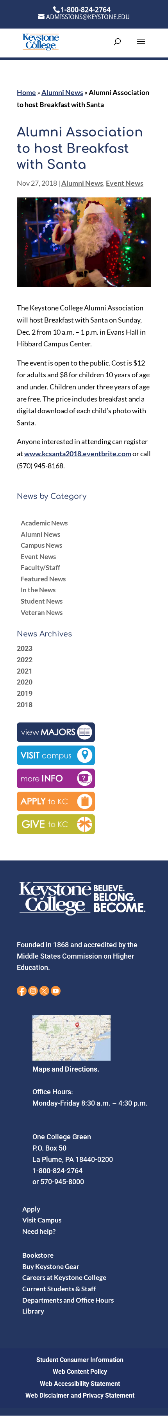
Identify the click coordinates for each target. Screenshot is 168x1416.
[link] (40, 41)
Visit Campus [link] (41, 1220)
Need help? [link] (38, 1231)
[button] (141, 46)
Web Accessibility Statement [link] (80, 1383)
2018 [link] (24, 705)
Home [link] (26, 92)
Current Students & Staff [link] (59, 1289)
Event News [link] (124, 183)
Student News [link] (42, 601)
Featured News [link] (43, 579)
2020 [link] (24, 682)
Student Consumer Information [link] (79, 1360)
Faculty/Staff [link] (40, 567)
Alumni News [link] (62, 92)
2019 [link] (24, 693)
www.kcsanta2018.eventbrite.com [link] (77, 453)
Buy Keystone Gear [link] (50, 1266)
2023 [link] (24, 648)
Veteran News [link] (42, 612)
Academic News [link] (44, 523)
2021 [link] (24, 671)
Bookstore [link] (38, 1255)
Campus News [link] (41, 545)
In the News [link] (38, 590)
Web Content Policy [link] (80, 1371)
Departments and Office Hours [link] (68, 1300)
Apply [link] (31, 1209)
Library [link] (33, 1311)
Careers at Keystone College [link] (64, 1277)
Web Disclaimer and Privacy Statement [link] (79, 1395)
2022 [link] (24, 660)
